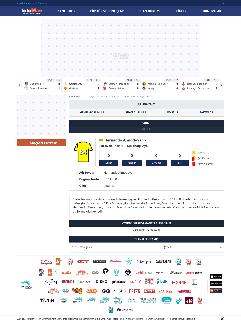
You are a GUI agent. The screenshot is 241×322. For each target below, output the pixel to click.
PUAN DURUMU (135, 112)
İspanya (90, 96)
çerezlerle (158, 318)
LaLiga (103, 96)
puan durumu (150, 11)
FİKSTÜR (172, 112)
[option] (42, 85)
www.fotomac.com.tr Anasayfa (32, 2)
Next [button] (221, 85)
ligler (181, 11)
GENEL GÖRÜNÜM (92, 112)
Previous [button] (19, 85)
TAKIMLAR (206, 112)
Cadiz (146, 123)
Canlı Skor (31, 11)
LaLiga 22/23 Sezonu (123, 96)
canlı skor (66, 11)
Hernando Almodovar (124, 140)
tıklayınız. (191, 318)
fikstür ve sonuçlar (107, 11)
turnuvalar (211, 11)
